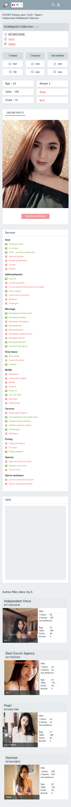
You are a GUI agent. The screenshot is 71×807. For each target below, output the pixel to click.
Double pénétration (18, 260)
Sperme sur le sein (17, 465)
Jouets (12, 264)
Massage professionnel (20, 313)
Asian (43, 91)
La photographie (17, 283)
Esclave (12, 386)
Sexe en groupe (16, 256)
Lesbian (12, 364)
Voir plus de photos (35, 216)
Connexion (59, 4)
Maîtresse (13, 374)
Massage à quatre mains (20, 334)
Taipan (37, 15)
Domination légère (17, 378)
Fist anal (13, 447)
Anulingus (13, 303)
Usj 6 (29, 15)
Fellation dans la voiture (20, 425)
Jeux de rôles (15, 395)
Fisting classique (17, 443)
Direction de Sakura (18, 346)
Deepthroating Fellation (20, 421)
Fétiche (12, 269)
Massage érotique (17, 317)
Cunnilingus (14, 429)
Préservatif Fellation (18, 413)
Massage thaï (15, 325)
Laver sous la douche (19, 295)
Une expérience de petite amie (23, 417)
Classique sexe (16, 244)
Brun (42, 100)
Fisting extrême (16, 451)
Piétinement (14, 403)
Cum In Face (14, 469)
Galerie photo (15, 112)
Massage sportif (17, 338)
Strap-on (13, 390)
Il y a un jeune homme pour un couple (26, 287)
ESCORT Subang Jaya (13, 15)
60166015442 (16, 34)
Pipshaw (13, 299)
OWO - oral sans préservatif (22, 252)
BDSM (12, 382)
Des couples (15, 291)
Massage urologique (19, 321)
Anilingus (13, 433)
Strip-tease (14, 356)
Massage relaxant (17, 342)
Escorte (12, 278)
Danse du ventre (16, 360)
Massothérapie (16, 329)
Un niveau (13, 248)
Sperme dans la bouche (20, 461)
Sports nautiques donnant (21, 479)
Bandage (13, 399)
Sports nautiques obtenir (20, 483)
